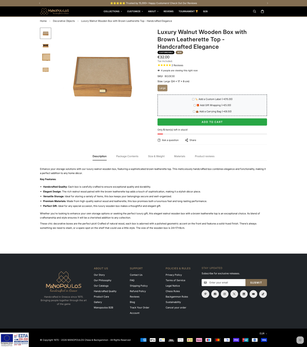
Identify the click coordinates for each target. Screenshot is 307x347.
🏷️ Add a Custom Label (213, 99)
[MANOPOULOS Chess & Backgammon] (54, 11)
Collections (111, 11)
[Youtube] (253, 294)
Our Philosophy (102, 280)
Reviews (168, 11)
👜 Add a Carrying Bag (214, 111)
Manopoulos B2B (103, 307)
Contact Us (136, 274)
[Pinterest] (205, 294)
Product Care (101, 296)
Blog (132, 302)
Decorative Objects (64, 20)
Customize (133, 11)
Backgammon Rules (177, 296)
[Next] (267, 3)
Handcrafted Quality (105, 291)
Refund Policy (138, 291)
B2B (205, 11)
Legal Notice (173, 285)
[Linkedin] (244, 294)
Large (163, 89)
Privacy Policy (174, 274)
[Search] (254, 11)
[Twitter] (234, 294)
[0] (262, 11)
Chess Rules (173, 291)
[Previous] (39, 3)
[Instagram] (224, 294)
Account (134, 312)
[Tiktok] (263, 294)
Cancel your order (176, 307)
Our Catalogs (101, 285)
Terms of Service (175, 280)
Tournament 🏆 (188, 11)
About (152, 11)
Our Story (99, 274)
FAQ (132, 280)
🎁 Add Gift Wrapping (213, 105)
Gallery (98, 302)
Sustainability (173, 302)
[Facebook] (215, 294)
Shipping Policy (139, 285)
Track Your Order (139, 307)
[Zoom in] (142, 34)
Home (43, 20)
